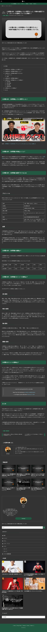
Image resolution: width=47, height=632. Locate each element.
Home (15, 625)
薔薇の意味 (9, 86)
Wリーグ (5, 551)
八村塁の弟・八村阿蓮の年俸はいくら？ (13, 71)
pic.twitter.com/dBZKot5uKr (29, 392)
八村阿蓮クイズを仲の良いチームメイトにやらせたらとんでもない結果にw (20, 143)
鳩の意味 (8, 84)
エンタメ (5, 538)
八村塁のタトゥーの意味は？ (11, 88)
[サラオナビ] (23, 1)
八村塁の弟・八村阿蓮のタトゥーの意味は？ (14, 80)
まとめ (6, 90)
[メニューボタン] (1, 1)
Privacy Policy (19, 625)
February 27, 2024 (31, 394)
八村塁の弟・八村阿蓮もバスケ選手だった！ (14, 69)
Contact (23, 518)
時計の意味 (9, 83)
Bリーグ (7, 15)
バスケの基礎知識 (7, 553)
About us (31, 625)
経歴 (8, 76)
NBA (4, 535)
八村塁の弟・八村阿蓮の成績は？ (12, 78)
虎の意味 (8, 81)
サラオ (7, 453)
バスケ (4, 15)
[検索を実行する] (44, 527)
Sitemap (24, 625)
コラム (4, 540)
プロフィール (9, 74)
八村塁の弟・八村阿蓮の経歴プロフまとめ (13, 73)
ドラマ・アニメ (6, 543)
